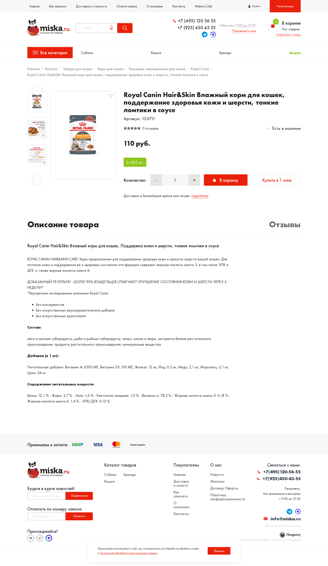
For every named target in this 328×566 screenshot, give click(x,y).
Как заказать (57, 6)
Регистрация (285, 6)
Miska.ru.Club (203, 6)
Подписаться (79, 496)
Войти (256, 6)
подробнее (200, 195)
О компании (155, 6)
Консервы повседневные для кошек (157, 68)
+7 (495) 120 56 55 (197, 21)
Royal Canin (200, 68)
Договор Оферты (224, 488)
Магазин (217, 481)
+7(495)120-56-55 (282, 472)
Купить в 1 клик (277, 180)
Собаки (87, 52)
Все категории (53, 53)
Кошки (156, 52)
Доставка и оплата (181, 483)
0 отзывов (150, 128)
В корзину (229, 180)
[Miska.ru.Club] (39, 538)
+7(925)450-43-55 (282, 478)
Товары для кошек (77, 68)
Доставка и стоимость (91, 6)
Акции (295, 52)
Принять (219, 551)
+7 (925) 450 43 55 (196, 28)
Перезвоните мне (244, 31)
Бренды (225, 52)
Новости (217, 475)
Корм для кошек (111, 68)
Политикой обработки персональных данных (128, 553)
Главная (34, 6)
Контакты (178, 6)
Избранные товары (288, 35)
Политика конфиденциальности (227, 497)
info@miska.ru (286, 519)
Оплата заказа (127, 6)
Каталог (51, 68)
